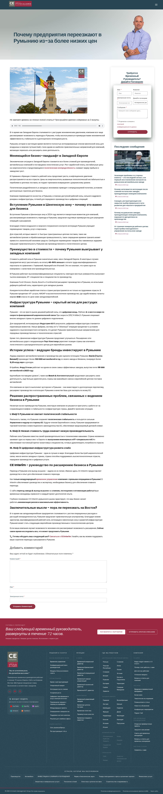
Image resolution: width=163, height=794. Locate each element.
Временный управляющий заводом (85, 700)
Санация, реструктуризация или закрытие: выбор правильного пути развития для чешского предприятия (132, 165)
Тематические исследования (143, 698)
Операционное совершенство (59, 711)
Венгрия (105, 676)
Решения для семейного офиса (60, 719)
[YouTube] (15, 691)
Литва (119, 666)
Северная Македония (120, 688)
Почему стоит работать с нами (144, 667)
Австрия (105, 704)
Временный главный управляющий (83, 680)
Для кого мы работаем (141, 671)
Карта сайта (154, 791)
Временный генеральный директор (85, 663)
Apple (37, 706)
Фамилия (136, 90)
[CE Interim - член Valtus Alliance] (26, 659)
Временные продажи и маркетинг (84, 719)
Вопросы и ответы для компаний (141, 679)
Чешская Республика (107, 667)
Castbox (27, 711)
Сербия (105, 687)
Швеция (119, 704)
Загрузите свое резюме (142, 730)
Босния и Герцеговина (121, 678)
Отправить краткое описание (142, 632)
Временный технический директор (85, 686)
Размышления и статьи (142, 702)
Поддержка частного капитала (60, 715)
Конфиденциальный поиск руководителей (58, 666)
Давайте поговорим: (140, 98)
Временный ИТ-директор (85, 690)
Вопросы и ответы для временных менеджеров (142, 740)
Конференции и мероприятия (143, 709)
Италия (105, 727)
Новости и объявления (141, 706)
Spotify (26, 706)
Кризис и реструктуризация (59, 682)
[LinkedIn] (10, 691)
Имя (12, 587)
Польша (105, 662)
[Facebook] (20, 691)
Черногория (120, 683)
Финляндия (120, 716)
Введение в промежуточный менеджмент (143, 690)
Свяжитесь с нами (140, 750)
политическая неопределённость (59, 168)
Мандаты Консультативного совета (59, 672)
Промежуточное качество (85, 714)
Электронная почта (17, 596)
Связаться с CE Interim (60, 536)
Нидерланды (107, 716)
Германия (106, 700)
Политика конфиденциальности (110, 791)
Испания (105, 723)
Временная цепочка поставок (83, 706)
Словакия (106, 672)
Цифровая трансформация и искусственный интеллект (59, 697)
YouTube (16, 706)
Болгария (106, 683)
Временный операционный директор (86, 674)
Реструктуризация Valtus (58, 731)
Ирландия (120, 719)
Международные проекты (58, 708)
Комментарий (15, 559)
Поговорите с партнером (111, 632)
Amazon (15, 711)
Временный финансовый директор (85, 668)
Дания (119, 712)
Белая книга (138, 695)
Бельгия (105, 719)
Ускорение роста (55, 693)
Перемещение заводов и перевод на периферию (58, 703)
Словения (120, 662)
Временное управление (57, 662)
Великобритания (122, 700)
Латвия (119, 669)
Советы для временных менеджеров (142, 734)
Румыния (106, 680)
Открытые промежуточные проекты (143, 725)
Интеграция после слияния (59, 689)
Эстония (119, 673)
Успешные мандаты (140, 675)
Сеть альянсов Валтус (57, 728)
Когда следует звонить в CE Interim (143, 663)
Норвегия (120, 708)
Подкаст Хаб (138, 713)
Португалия (120, 723)
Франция (106, 712)
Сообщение (121, 108)
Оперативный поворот (57, 686)
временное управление (47, 479)
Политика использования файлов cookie (135, 791)
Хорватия (106, 691)
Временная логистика (84, 711)
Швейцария (106, 708)
